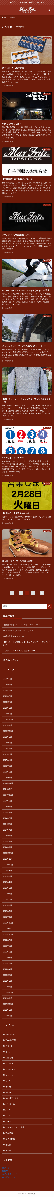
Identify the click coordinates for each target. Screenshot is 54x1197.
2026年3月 (7, 708)
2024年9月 (7, 801)
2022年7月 (7, 952)
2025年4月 (7, 760)
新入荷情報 (10, 1139)
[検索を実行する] (49, 606)
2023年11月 (8, 859)
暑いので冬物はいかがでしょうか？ (18, 630)
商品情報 (9, 1133)
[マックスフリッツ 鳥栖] (27, 10)
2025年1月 (7, 778)
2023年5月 (7, 894)
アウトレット (11, 1046)
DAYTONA (10, 1034)
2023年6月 (7, 888)
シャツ (8, 1081)
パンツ (8, 1110)
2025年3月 (7, 766)
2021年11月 (8, 998)
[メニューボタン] (5, 10)
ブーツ (8, 1121)
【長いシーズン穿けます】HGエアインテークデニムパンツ (26, 643)
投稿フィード (7, 1171)
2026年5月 (7, 696)
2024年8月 (7, 807)
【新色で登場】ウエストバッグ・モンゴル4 (21, 624)
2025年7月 (7, 743)
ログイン (6, 1168)
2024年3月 (7, 835)
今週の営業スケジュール (13, 636)
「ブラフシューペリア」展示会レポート (20, 650)
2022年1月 (7, 987)
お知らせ (9, 1058)
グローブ (9, 1063)
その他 (8, 1086)
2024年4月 (7, 830)
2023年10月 (8, 865)
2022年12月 (8, 923)
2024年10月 (8, 795)
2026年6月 (7, 690)
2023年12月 (8, 853)
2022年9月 (7, 940)
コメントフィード (9, 1174)
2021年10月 (8, 1004)
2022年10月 (8, 934)
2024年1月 (7, 847)
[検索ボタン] (49, 10)
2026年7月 (7, 684)
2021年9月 (7, 1010)
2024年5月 (7, 824)
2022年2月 (7, 981)
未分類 (8, 1145)
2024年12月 (8, 783)
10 (42, 593)
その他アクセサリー (14, 1098)
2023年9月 (7, 870)
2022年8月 (7, 946)
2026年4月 (7, 702)
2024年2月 (7, 841)
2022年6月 (7, 958)
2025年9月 (7, 737)
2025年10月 (8, 731)
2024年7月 (7, 812)
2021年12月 (8, 992)
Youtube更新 (11, 1040)
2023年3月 (7, 905)
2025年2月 (7, 772)
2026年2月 (7, 714)
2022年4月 (7, 969)
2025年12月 (8, 719)
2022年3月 (7, 975)
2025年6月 (7, 748)
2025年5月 (7, 754)
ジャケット (10, 1069)
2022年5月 (7, 963)
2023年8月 (7, 876)
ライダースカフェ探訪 (15, 1127)
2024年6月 (7, 818)
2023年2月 (7, 911)
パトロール (10, 1104)
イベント (9, 1052)
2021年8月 (7, 1016)
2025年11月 (8, 725)
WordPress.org (8, 1177)
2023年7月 (7, 882)
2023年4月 (7, 899)
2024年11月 (8, 789)
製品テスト (10, 1150)
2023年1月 (7, 917)
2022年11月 (8, 929)
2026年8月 (7, 679)
